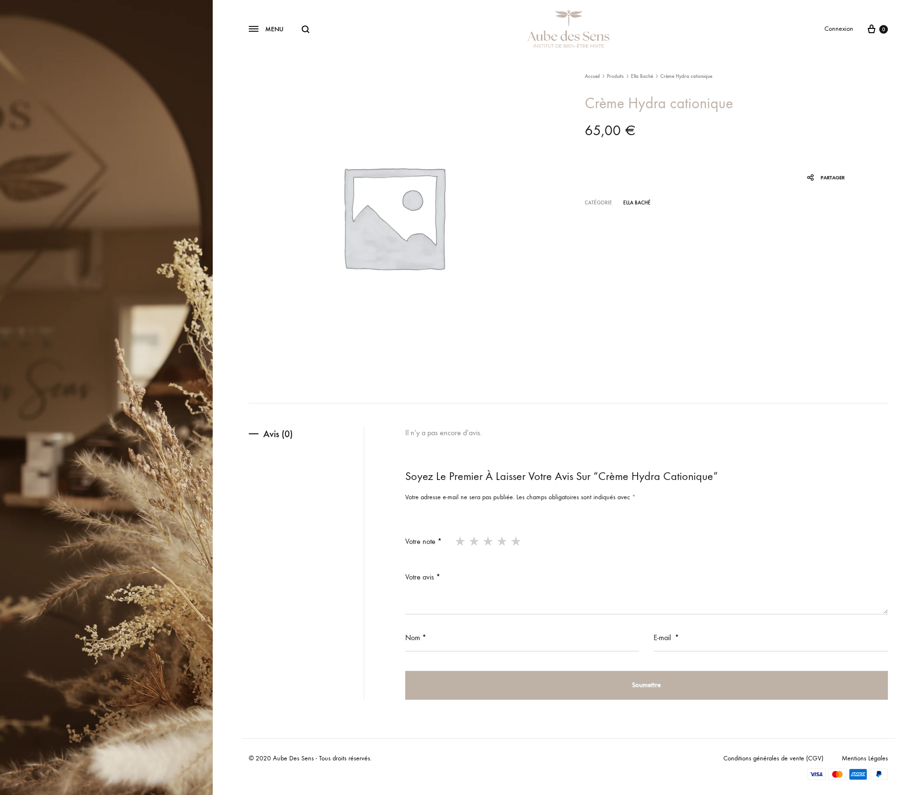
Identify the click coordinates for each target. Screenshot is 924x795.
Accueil (592, 76)
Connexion (838, 29)
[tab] (306, 434)
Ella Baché (642, 76)
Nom (415, 637)
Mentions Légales (865, 758)
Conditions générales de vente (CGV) (773, 758)
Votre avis (422, 576)
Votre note (423, 541)
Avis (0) (278, 434)
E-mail (666, 637)
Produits (615, 76)
